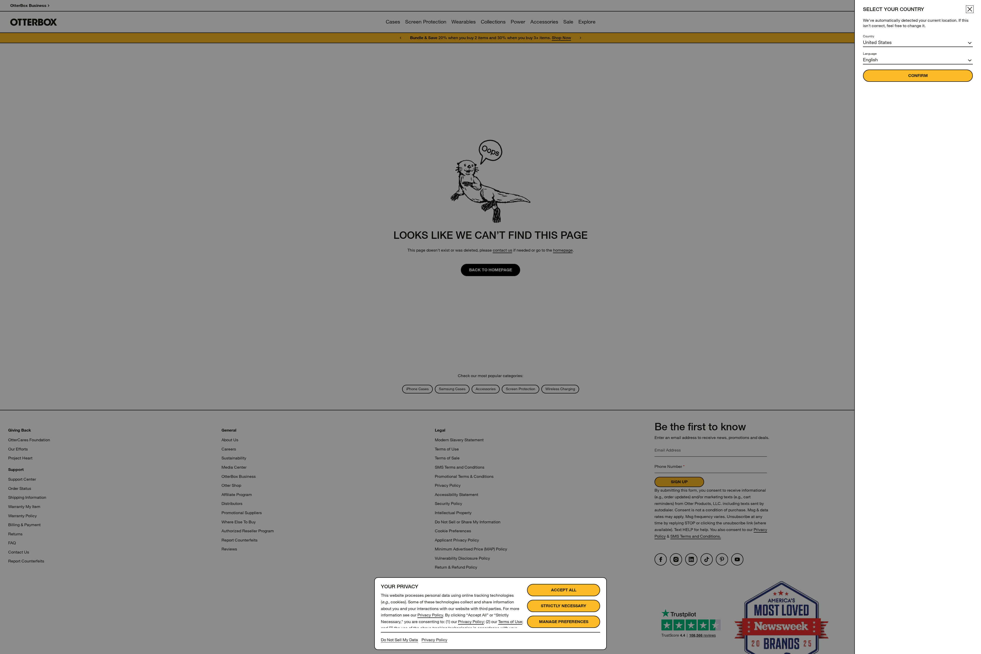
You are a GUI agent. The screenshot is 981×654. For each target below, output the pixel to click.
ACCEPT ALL (563, 590)
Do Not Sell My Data (399, 639)
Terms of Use (510, 621)
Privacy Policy (430, 615)
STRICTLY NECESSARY (563, 605)
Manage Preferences (563, 621)
